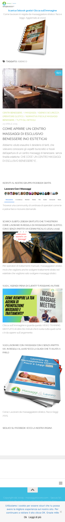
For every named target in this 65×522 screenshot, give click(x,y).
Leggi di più (35, 517)
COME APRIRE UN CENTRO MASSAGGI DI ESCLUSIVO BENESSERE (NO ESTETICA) (25, 134)
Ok (25, 517)
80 (60, 73)
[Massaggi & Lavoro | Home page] (11, 4)
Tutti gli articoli (26, 120)
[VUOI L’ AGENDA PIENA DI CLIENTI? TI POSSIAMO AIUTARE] (32, 321)
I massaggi (30, 112)
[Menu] (60, 4)
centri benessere (12, 112)
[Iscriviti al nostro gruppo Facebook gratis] (32, 201)
